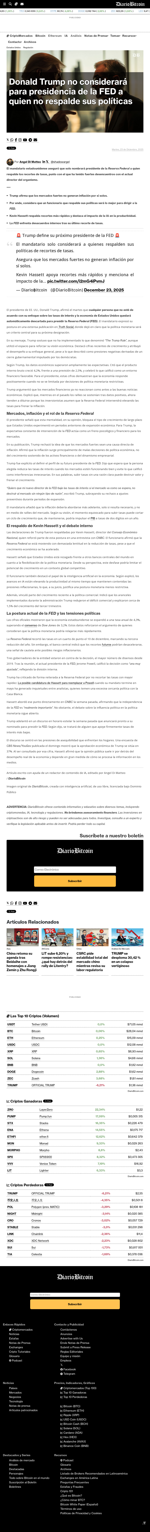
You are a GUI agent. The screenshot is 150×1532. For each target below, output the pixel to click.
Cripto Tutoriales (19, 1351)
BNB (10, 1065)
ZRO (10, 1109)
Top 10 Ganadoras (74, 1392)
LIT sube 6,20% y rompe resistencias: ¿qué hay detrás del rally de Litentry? (57, 959)
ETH (10, 1038)
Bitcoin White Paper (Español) (79, 1504)
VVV (10, 1163)
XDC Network (40, 1240)
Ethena (44, 1130)
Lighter (44, 1170)
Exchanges (16, 1347)
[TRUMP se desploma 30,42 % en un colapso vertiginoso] (127, 938)
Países (13, 1388)
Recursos (128, 35)
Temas (114, 35)
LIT (9, 1170)
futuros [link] (106, 644)
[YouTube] (26, 140)
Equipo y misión (70, 1356)
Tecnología (16, 1401)
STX (10, 1123)
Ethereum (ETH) (73, 1410)
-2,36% (140, 11)
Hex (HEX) (70, 1437)
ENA (10, 1130)
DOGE (44, 11)
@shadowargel (60, 162)
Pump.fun (46, 1116)
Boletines (15, 1486)
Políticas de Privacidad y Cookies (81, 1513)
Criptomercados (22, 1329)
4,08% (31, 11)
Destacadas (16, 1469)
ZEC (76, 11)
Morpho (44, 1150)
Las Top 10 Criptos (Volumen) (34, 1016)
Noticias (14, 1334)
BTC (10, 1031)
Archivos (30, 42)
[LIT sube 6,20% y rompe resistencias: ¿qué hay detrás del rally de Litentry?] (58, 938)
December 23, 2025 (104, 289)
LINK (128, 11)
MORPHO (13, 1150)
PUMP (11, 1116)
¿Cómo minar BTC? (72, 1500)
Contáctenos (68, 1329)
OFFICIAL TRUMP (43, 1085)
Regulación (28, 47)
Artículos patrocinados (23, 1410)
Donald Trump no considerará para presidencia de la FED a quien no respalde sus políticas (70, 91)
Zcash (35, 1078)
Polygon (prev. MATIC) (45, 1207)
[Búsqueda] (12, 4)
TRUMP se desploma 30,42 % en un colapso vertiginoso (126, 959)
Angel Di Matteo (30, 162)
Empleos (65, 1360)
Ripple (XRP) (71, 1415)
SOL (10, 1058)
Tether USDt (40, 1024)
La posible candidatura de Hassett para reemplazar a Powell (56, 683)
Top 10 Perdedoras (75, 1397)
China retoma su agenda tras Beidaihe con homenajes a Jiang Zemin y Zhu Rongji (22, 961)
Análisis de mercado (120, 949)
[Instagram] (20, 140)
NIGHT (11, 1213)
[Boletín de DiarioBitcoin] (36, 140)
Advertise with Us (71, 1338)
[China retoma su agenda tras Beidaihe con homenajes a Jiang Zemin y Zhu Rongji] (23, 938)
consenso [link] (31, 625)
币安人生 (12, 1200)
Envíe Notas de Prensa (74, 1343)
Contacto (14, 42)
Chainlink (37, 1234)
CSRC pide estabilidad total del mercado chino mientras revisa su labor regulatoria (92, 961)
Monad (44, 1143)
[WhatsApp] (12, 140)
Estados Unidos (14, 47)
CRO (10, 1220)
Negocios (15, 1397)
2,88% (64, 11)
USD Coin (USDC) (74, 1419)
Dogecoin (38, 1071)
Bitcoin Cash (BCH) (75, 1424)
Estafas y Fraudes (71, 1486)
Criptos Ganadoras (26, 1101)
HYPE (16, 11)
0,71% (116, 11)
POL (10, 1207)
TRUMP (12, 1085)
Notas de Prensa (95, 35)
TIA (9, 1254)
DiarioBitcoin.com (135, 1091)
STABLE (12, 1227)
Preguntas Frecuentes (74, 1482)
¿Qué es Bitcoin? (71, 1495)
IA (66, 35)
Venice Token (48, 1163)
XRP (10, 1051)
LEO (103, 11)
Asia (8, 949)
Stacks (44, 1123)
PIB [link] (93, 518)
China (78, 949)
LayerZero (46, 1109)
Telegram (69, 1373)
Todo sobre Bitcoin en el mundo (29, 1478)
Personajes (16, 1473)
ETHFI (11, 1136)
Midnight (36, 1213)
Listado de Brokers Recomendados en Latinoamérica (94, 1473)
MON (10, 1143)
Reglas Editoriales (71, 1351)
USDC (11, 1044)
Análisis (76, 35)
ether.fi (44, 1136)
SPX (10, 1157)
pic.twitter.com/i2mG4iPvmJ (75, 281)
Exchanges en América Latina (79, 1478)
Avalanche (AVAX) (74, 1441)
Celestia (36, 1254)
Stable (35, 1227)
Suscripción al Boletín (22, 1482)
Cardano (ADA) (72, 1432)
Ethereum (55, 35)
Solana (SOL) (71, 1428)
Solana (36, 1058)
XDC (10, 1240)
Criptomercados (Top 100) (79, 1388)
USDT (11, 1024)
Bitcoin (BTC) (71, 1406)
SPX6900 (46, 1157)
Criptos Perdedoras (27, 1185)
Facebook (69, 1369)
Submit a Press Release (75, 1347)
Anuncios (66, 1334)
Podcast (16, 1360)
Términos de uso (70, 1509)
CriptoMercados (21, 35)
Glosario (14, 1356)
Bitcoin (40, 35)
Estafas (14, 1338)
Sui (33, 1247)
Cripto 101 (66, 1491)
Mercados (15, 1392)
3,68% (91, 11)
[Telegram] (31, 140)
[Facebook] (16, 140)
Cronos (36, 1220)
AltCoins (45, 949)
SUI (9, 1247)
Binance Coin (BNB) (76, 1446)
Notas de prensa (19, 1406)
